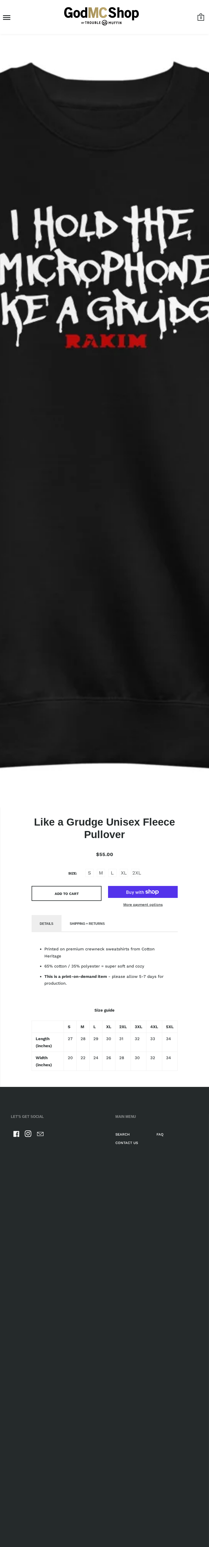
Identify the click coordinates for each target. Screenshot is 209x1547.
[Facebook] (16, 1134)
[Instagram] (28, 1134)
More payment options (143, 905)
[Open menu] (6, 17)
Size (72, 873)
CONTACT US (126, 1143)
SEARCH (122, 1134)
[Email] (40, 1134)
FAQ (160, 1134)
